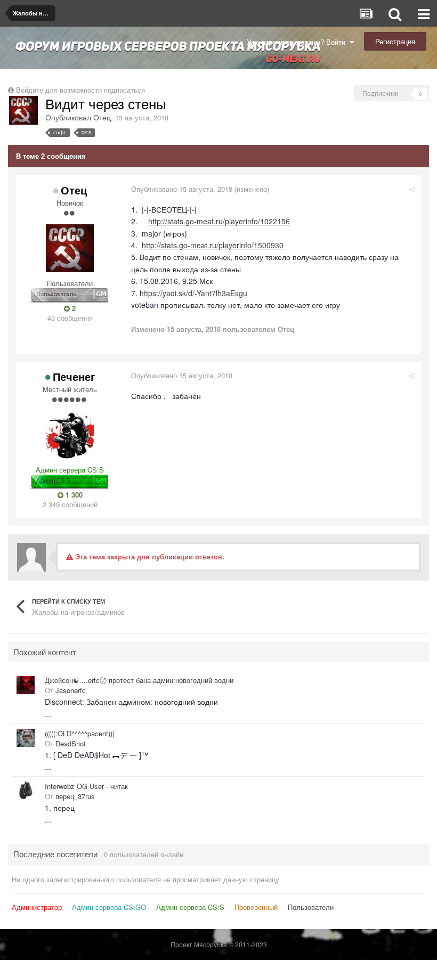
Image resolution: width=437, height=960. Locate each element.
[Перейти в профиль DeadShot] (26, 738)
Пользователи (311, 907)
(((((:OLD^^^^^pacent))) (80, 733)
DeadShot (70, 743)
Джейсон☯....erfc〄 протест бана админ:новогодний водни (139, 680)
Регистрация (395, 41)
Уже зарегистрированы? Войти (298, 42)
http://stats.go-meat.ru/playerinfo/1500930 (213, 245)
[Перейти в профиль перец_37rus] (26, 791)
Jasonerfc (70, 690)
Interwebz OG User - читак (86, 786)
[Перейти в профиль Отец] (23, 110)
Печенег (74, 376)
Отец (102, 117)
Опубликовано (181, 189)
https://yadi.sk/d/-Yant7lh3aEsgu (193, 293)
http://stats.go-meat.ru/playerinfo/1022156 (219, 221)
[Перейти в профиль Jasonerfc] (26, 685)
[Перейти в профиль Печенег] (70, 435)
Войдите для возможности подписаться (80, 90)
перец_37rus (75, 796)
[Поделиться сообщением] (412, 189)
